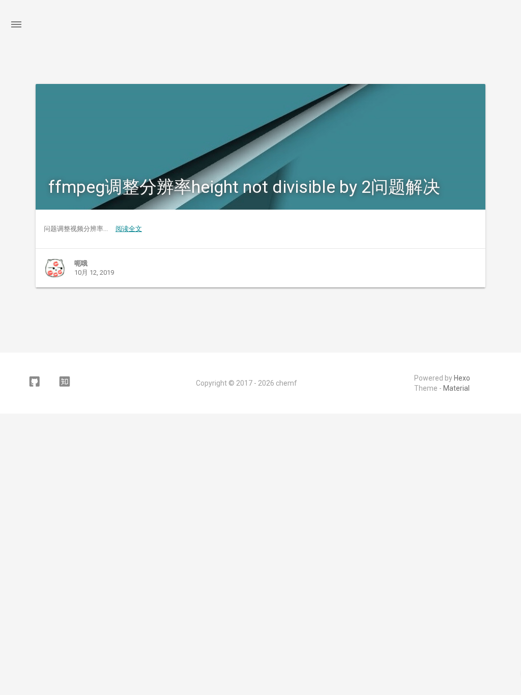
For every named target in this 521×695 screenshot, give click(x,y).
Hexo (462, 378)
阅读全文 (128, 229)
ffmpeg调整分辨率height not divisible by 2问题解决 (244, 187)
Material (456, 388)
